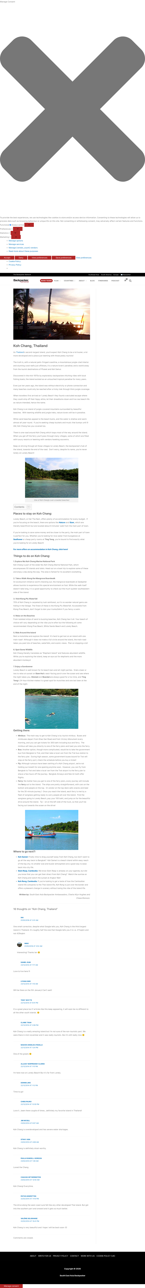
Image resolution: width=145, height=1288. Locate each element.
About (33, 1256)
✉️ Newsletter (126, 275)
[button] (72, 109)
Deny (21, 258)
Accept (7, 258)
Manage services (16, 244)
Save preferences (63, 258)
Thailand (20, 352)
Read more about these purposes (23, 251)
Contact (74, 1256)
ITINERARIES (103, 281)
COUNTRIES (68, 281)
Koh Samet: (23, 857)
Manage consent (11, 1286)
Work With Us (88, 1256)
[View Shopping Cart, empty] (125, 281)
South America (106, 275)
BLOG (92, 281)
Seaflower (17, 539)
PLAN (56, 281)
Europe (116, 275)
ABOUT (82, 281)
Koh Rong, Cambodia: (27, 881)
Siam (72, 522)
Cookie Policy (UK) (105, 1256)
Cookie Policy (15, 261)
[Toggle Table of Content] (27, 507)
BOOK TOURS (46, 281)
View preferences (39, 258)
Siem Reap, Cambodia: (28, 871)
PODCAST (115, 281)
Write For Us (44, 1256)
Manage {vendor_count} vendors (23, 248)
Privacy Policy (15, 265)
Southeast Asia (93, 275)
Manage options (16, 241)
